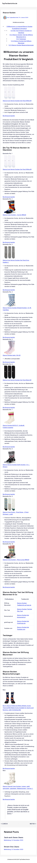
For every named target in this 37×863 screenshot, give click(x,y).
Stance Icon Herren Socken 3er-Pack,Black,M (17, 380)
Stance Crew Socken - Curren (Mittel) (14, 215)
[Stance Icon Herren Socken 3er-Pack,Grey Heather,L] (10, 252)
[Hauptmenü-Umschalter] (33, 3)
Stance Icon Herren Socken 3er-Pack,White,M (17, 101)
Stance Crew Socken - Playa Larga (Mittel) (16, 560)
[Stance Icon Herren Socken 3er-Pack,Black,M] (10, 372)
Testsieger (21, 39)
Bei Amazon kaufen (9, 116)
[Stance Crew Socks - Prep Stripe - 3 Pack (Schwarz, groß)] (10, 504)
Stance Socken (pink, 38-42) (11, 355)
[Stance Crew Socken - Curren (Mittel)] (10, 207)
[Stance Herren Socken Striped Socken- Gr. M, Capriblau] (10, 300)
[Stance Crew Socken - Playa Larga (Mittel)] (10, 551)
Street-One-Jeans (11, 847)
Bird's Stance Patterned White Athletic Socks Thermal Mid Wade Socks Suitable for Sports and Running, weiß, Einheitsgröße (18, 708)
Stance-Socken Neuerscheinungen (21, 45)
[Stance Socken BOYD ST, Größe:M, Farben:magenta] (9, 417)
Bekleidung (7, 840)
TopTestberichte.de (9, 3)
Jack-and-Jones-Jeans (13, 837)
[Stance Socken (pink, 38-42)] (10, 347)
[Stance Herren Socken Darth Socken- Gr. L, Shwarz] (10, 456)
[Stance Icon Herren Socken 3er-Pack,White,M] (10, 92)
